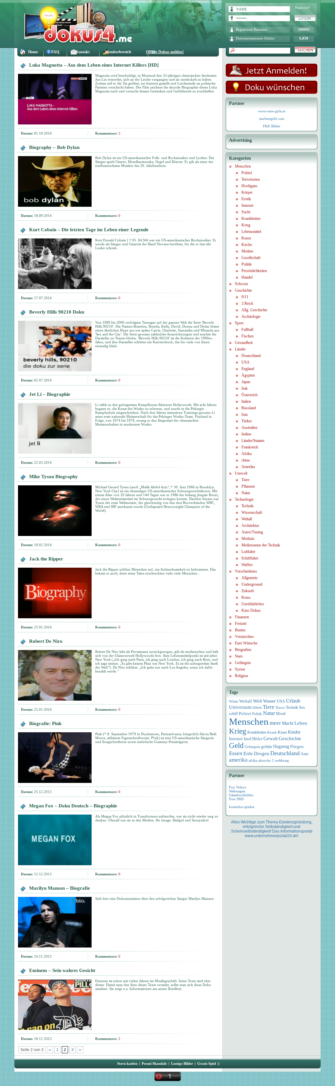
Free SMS (236, 799)
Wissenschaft (251, 512)
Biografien (243, 649)
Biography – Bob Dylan (54, 147)
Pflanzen (248, 486)
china (245, 460)
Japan (245, 382)
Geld (236, 745)
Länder (240, 349)
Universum (240, 707)
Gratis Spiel (206, 1063)
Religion (241, 675)
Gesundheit (244, 342)
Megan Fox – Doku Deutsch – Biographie (73, 805)
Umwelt (241, 473)
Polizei (246, 172)
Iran (244, 414)
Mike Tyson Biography (53, 476)
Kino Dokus (251, 610)
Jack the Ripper (46, 558)
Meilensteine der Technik (260, 545)
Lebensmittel (251, 231)
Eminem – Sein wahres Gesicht (62, 970)
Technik (247, 506)
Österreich (249, 395)
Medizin (247, 538)
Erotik (246, 199)
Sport (239, 323)
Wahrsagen (237, 791)
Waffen (247, 564)
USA (245, 362)
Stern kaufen (127, 1063)
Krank (272, 732)
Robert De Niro (45, 641)
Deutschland (251, 355)
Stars (239, 656)
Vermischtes (244, 636)
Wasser (269, 701)
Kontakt (83, 52)
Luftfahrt (248, 551)
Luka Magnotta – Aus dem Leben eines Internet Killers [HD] (94, 65)
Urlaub (293, 701)
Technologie (244, 499)
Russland (248, 408)
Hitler (257, 739)
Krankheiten (250, 218)
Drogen (261, 753)
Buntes (240, 630)
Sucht (245, 212)
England (247, 368)
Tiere (245, 480)
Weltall (246, 519)
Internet (247, 205)
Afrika (246, 453)
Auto (305, 754)
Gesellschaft (250, 257)
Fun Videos (237, 787)
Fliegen (297, 746)
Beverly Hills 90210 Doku (56, 312)
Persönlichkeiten (254, 270)
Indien (246, 434)
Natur (245, 493)
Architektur (250, 525)
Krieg (245, 225)
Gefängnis (243, 662)
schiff (233, 714)
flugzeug (281, 746)
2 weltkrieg (280, 760)
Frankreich (249, 447)
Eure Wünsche (246, 643)
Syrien (240, 669)
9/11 (244, 297)
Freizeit (240, 623)
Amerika (248, 466)
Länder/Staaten (252, 440)
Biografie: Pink (45, 723)
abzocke (264, 760)
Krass (246, 597)
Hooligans (249, 186)
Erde (248, 753)
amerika (238, 760)
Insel (247, 739)
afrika (253, 760)
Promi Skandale (154, 1063)
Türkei (246, 421)
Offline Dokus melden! (165, 52)
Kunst (246, 238)
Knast (282, 732)
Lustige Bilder (182, 1063)
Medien (247, 251)
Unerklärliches (252, 604)
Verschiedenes (246, 571)
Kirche (246, 244)
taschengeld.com (271, 119)
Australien (249, 427)
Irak (244, 388)
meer (275, 723)
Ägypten (248, 375)
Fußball (247, 329)
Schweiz (241, 284)
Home (33, 52)
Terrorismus (250, 179)
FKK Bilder (271, 126)
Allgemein (249, 577)
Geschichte (243, 290)
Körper (247, 192)
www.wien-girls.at (271, 111)
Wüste (233, 701)
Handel (247, 277)
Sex (302, 707)
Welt (257, 701)
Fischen (247, 336)
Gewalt (270, 738)
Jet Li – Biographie (49, 394)
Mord (281, 713)
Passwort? (302, 7)
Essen (235, 753)
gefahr (266, 746)
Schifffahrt (249, 558)
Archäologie (250, 316)
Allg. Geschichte (254, 310)
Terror (280, 707)
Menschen (243, 166)
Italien (246, 401)
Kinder (294, 732)
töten (257, 707)
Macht (287, 723)
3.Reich (247, 303)
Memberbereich (118, 52)
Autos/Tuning (252, 532)
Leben (300, 723)
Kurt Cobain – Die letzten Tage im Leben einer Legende (89, 229)
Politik (246, 264)
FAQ (55, 52)
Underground (251, 584)
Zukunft (247, 591)
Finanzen (242, 617)
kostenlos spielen (242, 807)
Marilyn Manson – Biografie (59, 888)
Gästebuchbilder (241, 795)
